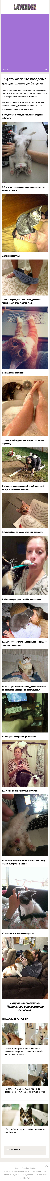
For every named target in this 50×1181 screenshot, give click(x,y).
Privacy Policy (41, 1175)
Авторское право (39, 1171)
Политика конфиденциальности (16, 1171)
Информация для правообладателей (18, 1175)
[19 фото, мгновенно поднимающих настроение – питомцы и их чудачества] (25, 1075)
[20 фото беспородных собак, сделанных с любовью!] (25, 1115)
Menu (5, 69)
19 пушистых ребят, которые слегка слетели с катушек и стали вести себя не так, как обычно (23, 1051)
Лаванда (17, 1168)
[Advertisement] (25, 40)
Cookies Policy (25, 1178)
